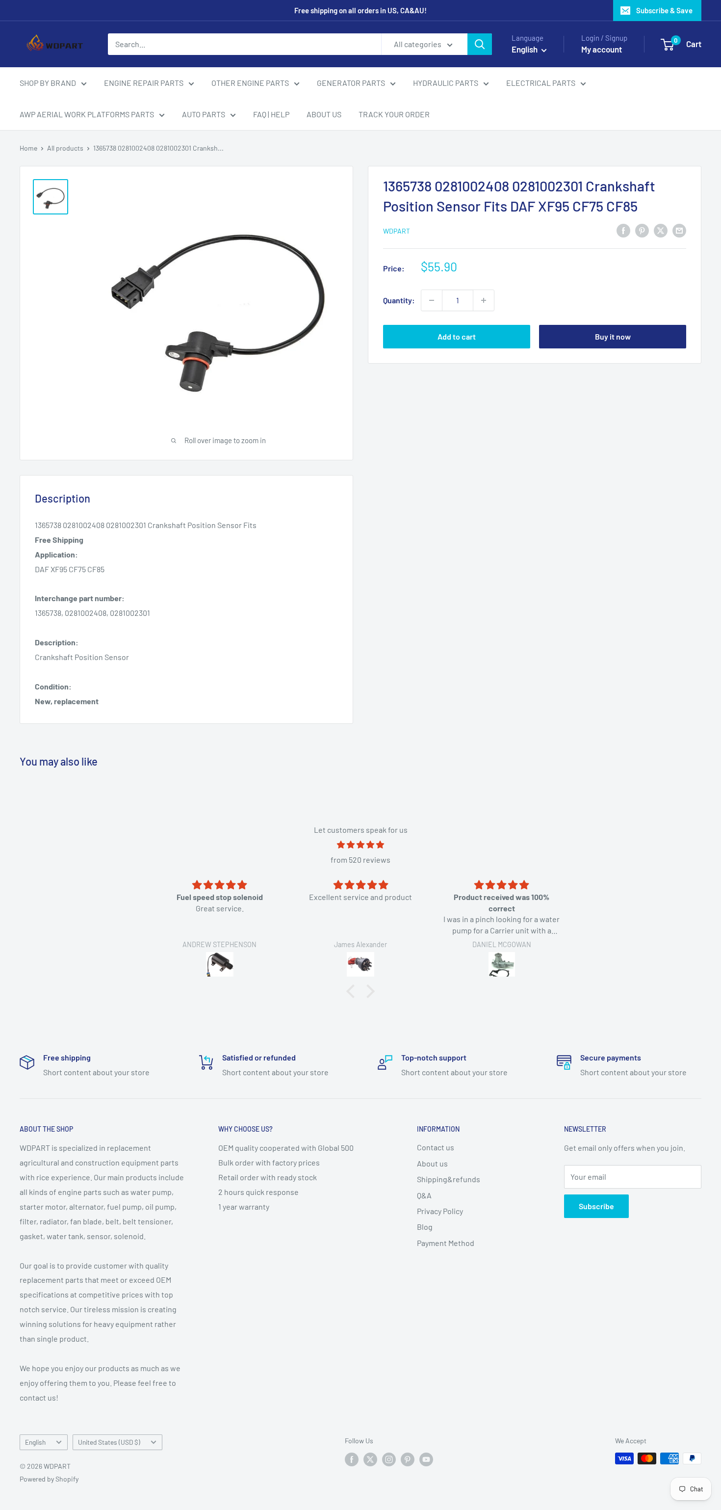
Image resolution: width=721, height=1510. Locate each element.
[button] (353, 991)
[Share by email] (679, 230)
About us (432, 1163)
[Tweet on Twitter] (661, 230)
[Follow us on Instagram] (389, 1459)
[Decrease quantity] (431, 300)
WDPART (396, 231)
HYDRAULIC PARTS (445, 82)
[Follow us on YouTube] (426, 1459)
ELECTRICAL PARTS (540, 82)
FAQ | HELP (271, 114)
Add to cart (457, 336)
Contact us (435, 1147)
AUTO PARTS (203, 114)
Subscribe (596, 1206)
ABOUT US (324, 114)
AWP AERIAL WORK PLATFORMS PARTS (87, 114)
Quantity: (399, 300)
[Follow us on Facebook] (352, 1459)
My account (601, 49)
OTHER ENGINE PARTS (250, 82)
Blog (425, 1226)
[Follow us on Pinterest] (407, 1459)
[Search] (479, 44)
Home (28, 148)
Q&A (424, 1195)
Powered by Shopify (49, 1479)
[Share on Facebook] (623, 230)
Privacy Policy (440, 1211)
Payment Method (445, 1242)
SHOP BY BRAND (48, 82)
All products (65, 148)
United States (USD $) (109, 1442)
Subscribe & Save (664, 10)
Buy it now (613, 336)
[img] (360, 844)
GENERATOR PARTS (351, 82)
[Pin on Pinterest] (642, 230)
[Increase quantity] (483, 300)
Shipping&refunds (448, 1179)
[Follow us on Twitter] (370, 1459)
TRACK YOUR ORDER (394, 114)
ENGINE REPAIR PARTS (143, 82)
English (35, 1442)
